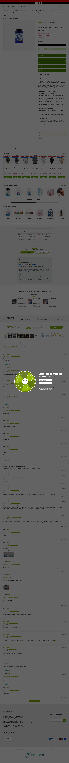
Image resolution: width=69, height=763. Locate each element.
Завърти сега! (45, 383)
